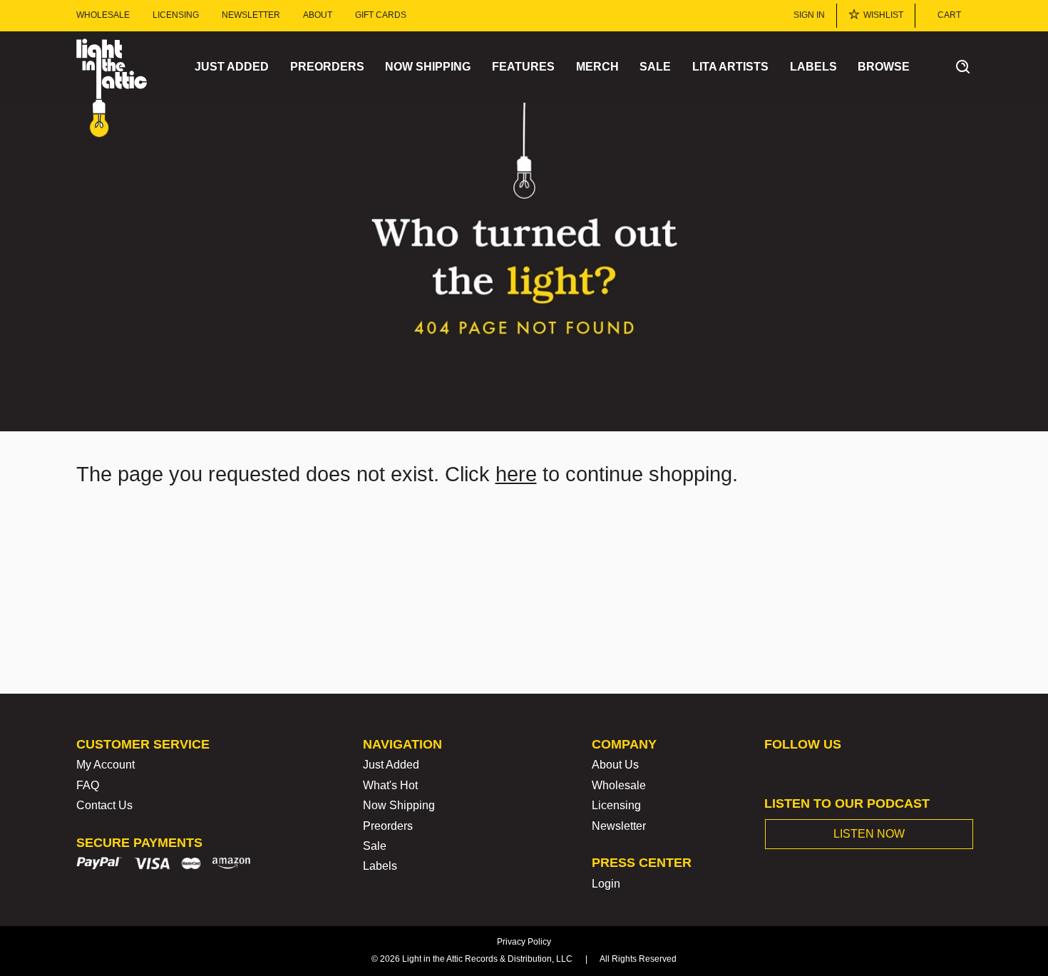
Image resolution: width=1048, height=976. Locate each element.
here (516, 474)
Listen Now (869, 834)
